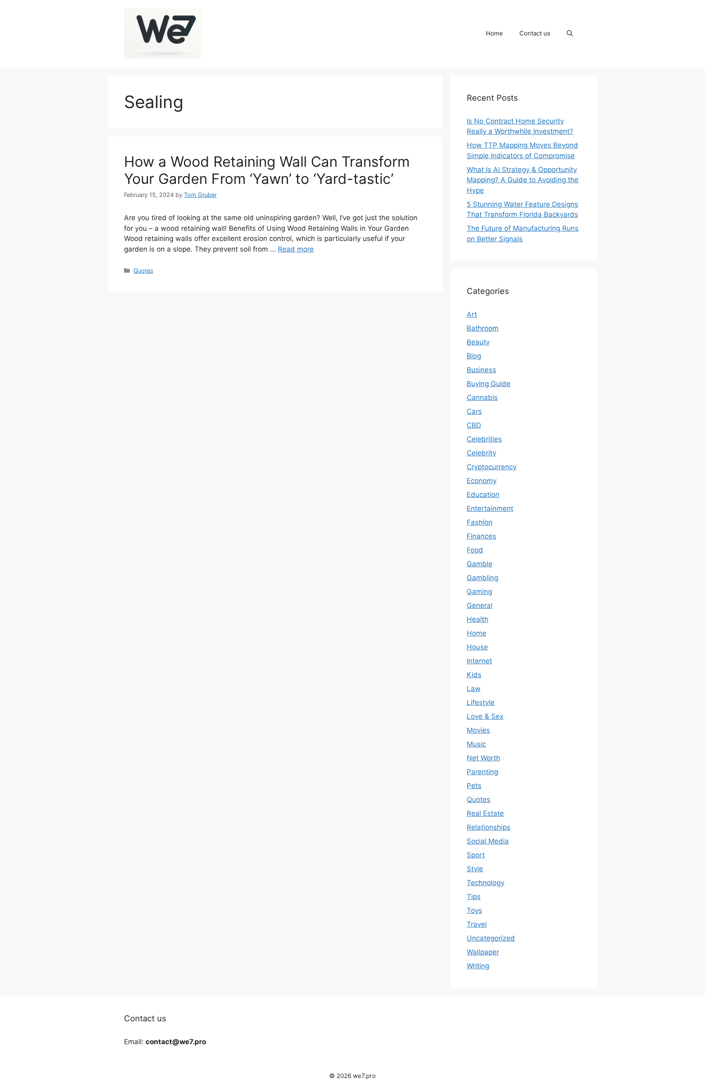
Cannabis (482, 397)
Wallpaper (483, 952)
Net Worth (483, 758)
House (477, 647)
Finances (481, 536)
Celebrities (484, 439)
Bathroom (483, 328)
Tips (474, 896)
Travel (477, 924)
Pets (474, 786)
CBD (474, 425)
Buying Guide (488, 384)
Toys (474, 910)
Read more (296, 249)
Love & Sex (485, 716)
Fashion (479, 522)
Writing (478, 966)
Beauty (478, 342)
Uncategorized (491, 938)
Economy (482, 481)
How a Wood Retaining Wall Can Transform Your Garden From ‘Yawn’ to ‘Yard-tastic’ (267, 170)
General (479, 605)
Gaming (479, 592)
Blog (474, 356)
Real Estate (485, 813)
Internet (479, 661)
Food (475, 550)
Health (477, 619)
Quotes (143, 270)
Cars (474, 411)
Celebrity (481, 453)
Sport (476, 855)
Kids (474, 675)
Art (472, 314)
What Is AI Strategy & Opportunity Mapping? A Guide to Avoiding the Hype (523, 180)
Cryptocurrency (492, 467)
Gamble (479, 564)
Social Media (488, 841)
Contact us (534, 33)
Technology (485, 883)
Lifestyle (480, 702)
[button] (570, 33)
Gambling (482, 578)
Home (494, 33)
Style (475, 869)
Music (476, 744)
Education (483, 494)
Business (481, 370)
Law (474, 689)
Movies (478, 730)
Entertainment (490, 508)
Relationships (488, 827)
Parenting (482, 772)
